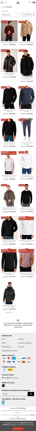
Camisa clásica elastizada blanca (26, 175)
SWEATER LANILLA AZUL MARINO (26, 110)
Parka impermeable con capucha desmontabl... (26, 78)
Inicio (3, 7)
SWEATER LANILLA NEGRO (9, 110)
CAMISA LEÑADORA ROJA (9, 42)
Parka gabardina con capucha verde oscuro (9, 306)
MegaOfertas (6, 347)
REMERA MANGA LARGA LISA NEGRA (9, 273)
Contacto (21, 347)
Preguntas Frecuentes (9, 351)
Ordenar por (4, 11)
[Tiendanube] (18, 408)
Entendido (18, 428)
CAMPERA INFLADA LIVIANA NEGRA (9, 74)
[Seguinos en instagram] (3, 385)
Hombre (21, 339)
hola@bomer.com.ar (11, 378)
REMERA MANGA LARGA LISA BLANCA (26, 241)
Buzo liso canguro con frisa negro (9, 241)
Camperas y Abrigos (24, 343)
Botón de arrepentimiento (18, 419)
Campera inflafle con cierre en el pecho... (9, 208)
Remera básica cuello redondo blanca (9, 176)
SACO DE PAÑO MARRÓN (26, 42)
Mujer (4, 343)
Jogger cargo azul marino (27, 143)
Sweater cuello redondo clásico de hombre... (27, 208)
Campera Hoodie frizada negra (9, 143)
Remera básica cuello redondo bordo (26, 273)
